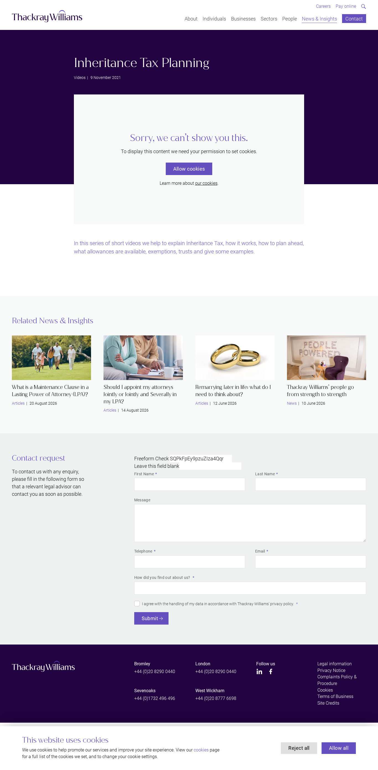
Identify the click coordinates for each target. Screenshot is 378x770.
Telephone (143, 551)
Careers (323, 6)
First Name (144, 474)
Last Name (265, 474)
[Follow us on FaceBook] (271, 671)
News (292, 403)
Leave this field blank (156, 466)
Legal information (334, 663)
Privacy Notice (331, 670)
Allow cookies (189, 169)
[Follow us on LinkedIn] (259, 671)
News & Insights (319, 18)
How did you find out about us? (162, 577)
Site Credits (328, 703)
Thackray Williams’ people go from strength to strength (320, 391)
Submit (150, 618)
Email (260, 551)
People (289, 18)
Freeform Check (151, 458)
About (191, 18)
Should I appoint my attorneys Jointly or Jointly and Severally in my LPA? (140, 394)
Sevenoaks (145, 690)
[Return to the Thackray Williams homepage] (47, 16)
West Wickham (209, 690)
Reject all (299, 748)
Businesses (243, 18)
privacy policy (281, 604)
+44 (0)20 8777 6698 (215, 698)
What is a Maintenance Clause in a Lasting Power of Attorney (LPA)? (50, 391)
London (202, 663)
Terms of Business (335, 696)
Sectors (269, 18)
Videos (80, 77)
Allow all (338, 748)
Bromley (142, 663)
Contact (354, 18)
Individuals (214, 18)
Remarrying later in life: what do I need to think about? (233, 391)
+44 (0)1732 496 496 (154, 698)
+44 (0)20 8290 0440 (154, 671)
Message (142, 500)
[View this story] (51, 357)
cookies (201, 750)
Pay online (346, 6)
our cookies (206, 183)
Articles (18, 403)
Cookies (325, 690)
